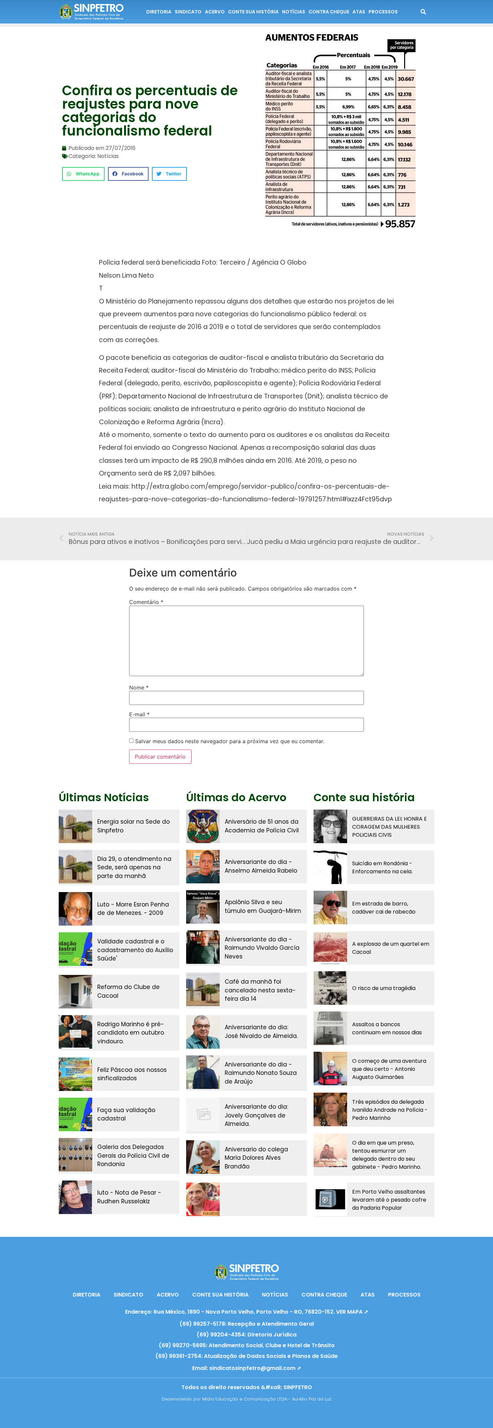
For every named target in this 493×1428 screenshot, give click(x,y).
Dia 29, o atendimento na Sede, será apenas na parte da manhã (134, 867)
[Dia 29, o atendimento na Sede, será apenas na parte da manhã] (75, 866)
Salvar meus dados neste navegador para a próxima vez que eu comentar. (229, 741)
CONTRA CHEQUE (329, 11)
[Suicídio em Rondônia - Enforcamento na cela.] (330, 867)
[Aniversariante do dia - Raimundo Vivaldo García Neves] (203, 947)
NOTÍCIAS (293, 11)
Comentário (146, 602)
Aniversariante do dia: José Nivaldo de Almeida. (261, 1031)
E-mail (139, 714)
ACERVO (215, 11)
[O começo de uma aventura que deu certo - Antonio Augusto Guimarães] (330, 1068)
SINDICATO (188, 11)
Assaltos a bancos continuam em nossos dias (387, 1028)
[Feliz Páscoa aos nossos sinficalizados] (75, 1074)
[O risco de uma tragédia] (330, 988)
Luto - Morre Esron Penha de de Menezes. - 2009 (133, 908)
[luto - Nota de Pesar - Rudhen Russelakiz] (75, 1197)
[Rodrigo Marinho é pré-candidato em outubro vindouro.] (75, 1032)
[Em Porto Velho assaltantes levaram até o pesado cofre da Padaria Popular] (330, 1199)
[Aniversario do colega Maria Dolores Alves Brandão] (203, 1157)
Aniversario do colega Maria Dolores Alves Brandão (256, 1157)
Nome (139, 687)
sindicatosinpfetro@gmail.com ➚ (255, 1368)
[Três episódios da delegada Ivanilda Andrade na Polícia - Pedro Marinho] (330, 1109)
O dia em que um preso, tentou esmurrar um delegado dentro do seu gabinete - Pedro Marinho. (386, 1155)
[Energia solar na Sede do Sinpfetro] (75, 826)
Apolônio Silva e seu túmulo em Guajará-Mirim (263, 906)
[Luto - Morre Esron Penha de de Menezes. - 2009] (75, 909)
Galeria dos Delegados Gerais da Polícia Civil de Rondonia (133, 1155)
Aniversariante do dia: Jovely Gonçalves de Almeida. (256, 1115)
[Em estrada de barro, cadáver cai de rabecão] (330, 907)
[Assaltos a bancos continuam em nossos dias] (330, 1028)
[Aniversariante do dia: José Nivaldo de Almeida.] (203, 1032)
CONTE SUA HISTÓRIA (253, 11)
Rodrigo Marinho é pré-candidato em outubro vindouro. (130, 1032)
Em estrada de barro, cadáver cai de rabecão (384, 908)
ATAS (358, 11)
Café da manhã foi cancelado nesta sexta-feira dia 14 (260, 990)
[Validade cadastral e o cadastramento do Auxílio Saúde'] (75, 949)
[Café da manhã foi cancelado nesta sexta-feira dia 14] (203, 989)
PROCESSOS (383, 11)
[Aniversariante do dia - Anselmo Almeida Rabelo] (203, 866)
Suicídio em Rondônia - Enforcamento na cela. (382, 867)
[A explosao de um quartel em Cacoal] (330, 948)
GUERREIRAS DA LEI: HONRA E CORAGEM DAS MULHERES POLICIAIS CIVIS (389, 827)
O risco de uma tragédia (384, 988)
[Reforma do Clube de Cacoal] (75, 991)
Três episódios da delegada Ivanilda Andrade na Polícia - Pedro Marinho (390, 1110)
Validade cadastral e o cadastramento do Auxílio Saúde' (135, 950)
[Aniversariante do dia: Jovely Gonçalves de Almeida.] (203, 1114)
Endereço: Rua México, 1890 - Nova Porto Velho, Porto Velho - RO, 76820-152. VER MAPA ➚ (246, 1312)
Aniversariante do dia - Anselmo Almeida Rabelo (261, 866)
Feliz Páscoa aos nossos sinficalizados (132, 1074)
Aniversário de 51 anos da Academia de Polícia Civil (262, 826)
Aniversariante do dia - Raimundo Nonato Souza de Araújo (261, 1073)
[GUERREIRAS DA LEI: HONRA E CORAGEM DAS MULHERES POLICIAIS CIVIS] (330, 826)
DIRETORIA (158, 11)
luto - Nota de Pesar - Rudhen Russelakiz (129, 1197)
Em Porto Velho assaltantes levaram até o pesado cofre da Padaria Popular (389, 1200)
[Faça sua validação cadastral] (75, 1114)
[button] (83, 174)
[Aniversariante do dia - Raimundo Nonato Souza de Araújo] (203, 1072)
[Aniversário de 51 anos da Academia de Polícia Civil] (203, 826)
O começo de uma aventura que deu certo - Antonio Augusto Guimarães (389, 1069)
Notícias (108, 156)
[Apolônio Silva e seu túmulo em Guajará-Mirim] (203, 907)
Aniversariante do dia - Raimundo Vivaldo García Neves (262, 947)
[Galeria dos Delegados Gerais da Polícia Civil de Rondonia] (75, 1154)
